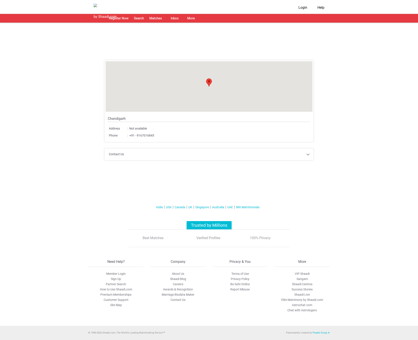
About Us (178, 273)
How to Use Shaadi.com (116, 289)
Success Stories (302, 289)
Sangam (302, 279)
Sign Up (116, 279)
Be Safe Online (240, 284)
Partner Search (116, 284)
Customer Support (116, 300)
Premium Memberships (115, 294)
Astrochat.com (302, 305)
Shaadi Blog (178, 279)
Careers (178, 284)
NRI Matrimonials (248, 207)
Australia (218, 207)
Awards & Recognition (178, 289)
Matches (155, 18)
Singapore (202, 207)
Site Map (116, 305)
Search (139, 18)
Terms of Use (240, 273)
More (191, 18)
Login (302, 7)
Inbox (175, 18)
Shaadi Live (302, 294)
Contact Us (177, 300)
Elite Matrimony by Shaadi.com (302, 300)
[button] (209, 82)
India (159, 207)
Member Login (116, 273)
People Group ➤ (321, 332)
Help (320, 7)
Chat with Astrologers (302, 310)
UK (190, 207)
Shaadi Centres (302, 284)
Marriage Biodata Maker (178, 294)
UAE (230, 207)
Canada (180, 207)
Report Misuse (240, 289)
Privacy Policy (240, 279)
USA (169, 207)
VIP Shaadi (302, 273)
